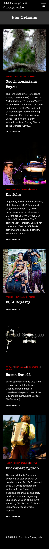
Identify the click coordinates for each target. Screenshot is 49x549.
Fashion (9, 297)
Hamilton (10, 189)
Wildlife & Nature (28, 76)
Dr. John (13, 195)
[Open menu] (43, 6)
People (33, 189)
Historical (20, 367)
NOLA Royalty (18, 302)
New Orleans (12, 76)
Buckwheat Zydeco (22, 468)
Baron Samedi (18, 375)
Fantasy (10, 367)
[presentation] (24, 50)
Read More (13, 132)
